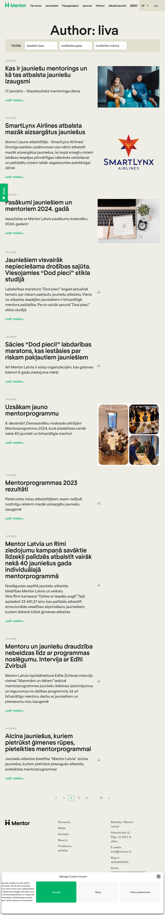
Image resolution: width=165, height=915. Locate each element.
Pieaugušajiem (70, 5)
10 (101, 798)
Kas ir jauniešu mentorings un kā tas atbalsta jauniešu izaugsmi (46, 74)
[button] (158, 876)
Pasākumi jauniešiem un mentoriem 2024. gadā (38, 205)
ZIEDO (133, 5)
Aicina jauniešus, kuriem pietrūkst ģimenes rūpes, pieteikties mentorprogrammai (48, 742)
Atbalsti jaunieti (117, 5)
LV (143, 5)
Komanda (64, 822)
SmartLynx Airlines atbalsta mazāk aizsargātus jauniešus (45, 128)
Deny (98, 892)
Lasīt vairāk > (14, 100)
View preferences (140, 892)
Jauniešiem (51, 5)
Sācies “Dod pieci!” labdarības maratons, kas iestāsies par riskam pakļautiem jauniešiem (48, 350)
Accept (56, 892)
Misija (62, 828)
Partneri (100, 5)
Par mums (36, 5)
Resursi (63, 840)
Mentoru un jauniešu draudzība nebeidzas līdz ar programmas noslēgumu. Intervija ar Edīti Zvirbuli (49, 655)
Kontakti (63, 834)
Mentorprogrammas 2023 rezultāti (41, 486)
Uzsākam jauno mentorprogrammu (32, 410)
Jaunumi (87, 5)
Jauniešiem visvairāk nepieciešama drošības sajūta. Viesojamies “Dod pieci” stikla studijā (47, 269)
